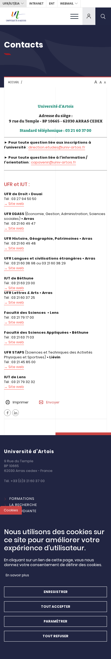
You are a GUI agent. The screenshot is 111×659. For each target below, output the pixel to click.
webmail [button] (67, 3)
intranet (36, 3)
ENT (51, 3)
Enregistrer (56, 591)
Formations (21, 498)
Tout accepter (55, 606)
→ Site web (14, 228)
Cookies (11, 510)
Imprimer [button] (21, 402)
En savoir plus (17, 575)
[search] (103, 16)
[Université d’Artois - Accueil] (16, 16)
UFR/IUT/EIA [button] (11, 3)
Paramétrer (55, 621)
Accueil (13, 82)
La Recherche (23, 504)
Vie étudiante (22, 511)
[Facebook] (7, 412)
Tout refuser (55, 636)
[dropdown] (88, 16)
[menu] (74, 16)
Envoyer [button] (53, 402)
